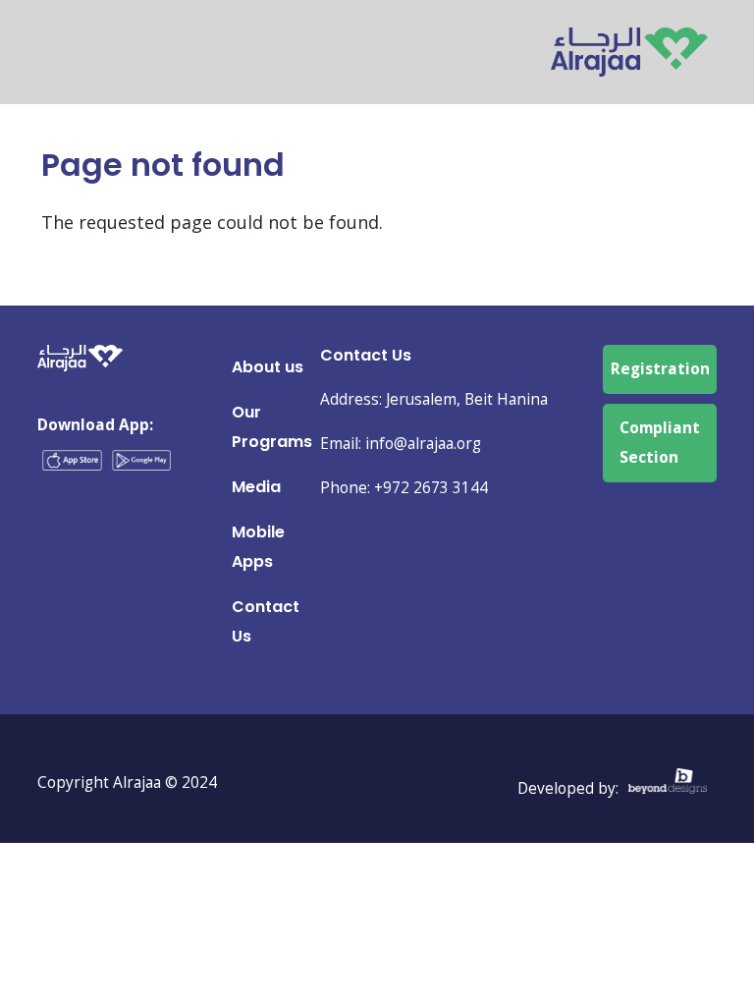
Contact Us (265, 621)
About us (267, 367)
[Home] (629, 42)
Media (256, 486)
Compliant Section (659, 443)
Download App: (95, 425)
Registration (660, 369)
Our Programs (272, 427)
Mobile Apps (258, 547)
